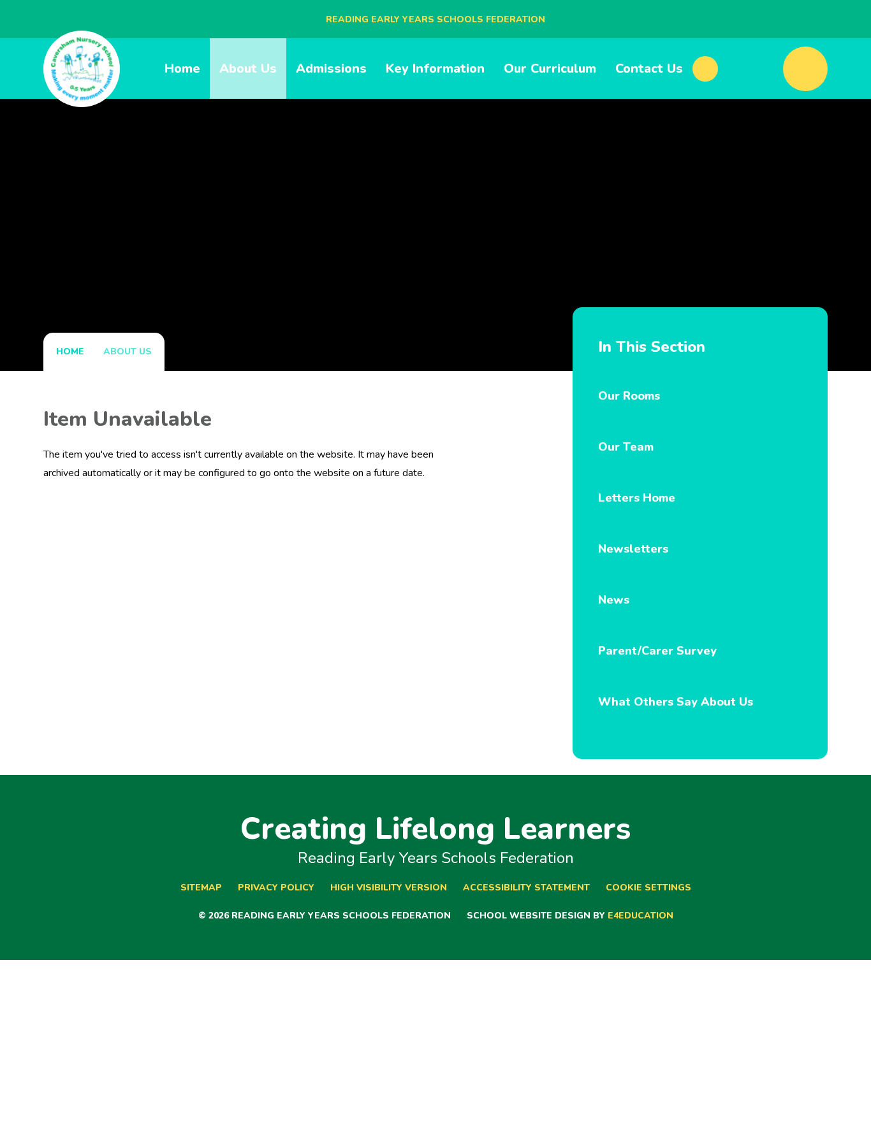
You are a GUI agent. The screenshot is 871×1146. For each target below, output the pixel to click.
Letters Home (636, 497)
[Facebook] (705, 69)
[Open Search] (805, 69)
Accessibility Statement (526, 887)
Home (70, 351)
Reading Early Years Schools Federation (435, 19)
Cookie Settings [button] (648, 887)
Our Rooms (629, 395)
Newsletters (633, 548)
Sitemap (201, 887)
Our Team (626, 446)
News (613, 599)
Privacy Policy (276, 887)
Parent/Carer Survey (657, 650)
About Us (127, 351)
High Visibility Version (388, 887)
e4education (640, 916)
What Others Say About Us (675, 701)
